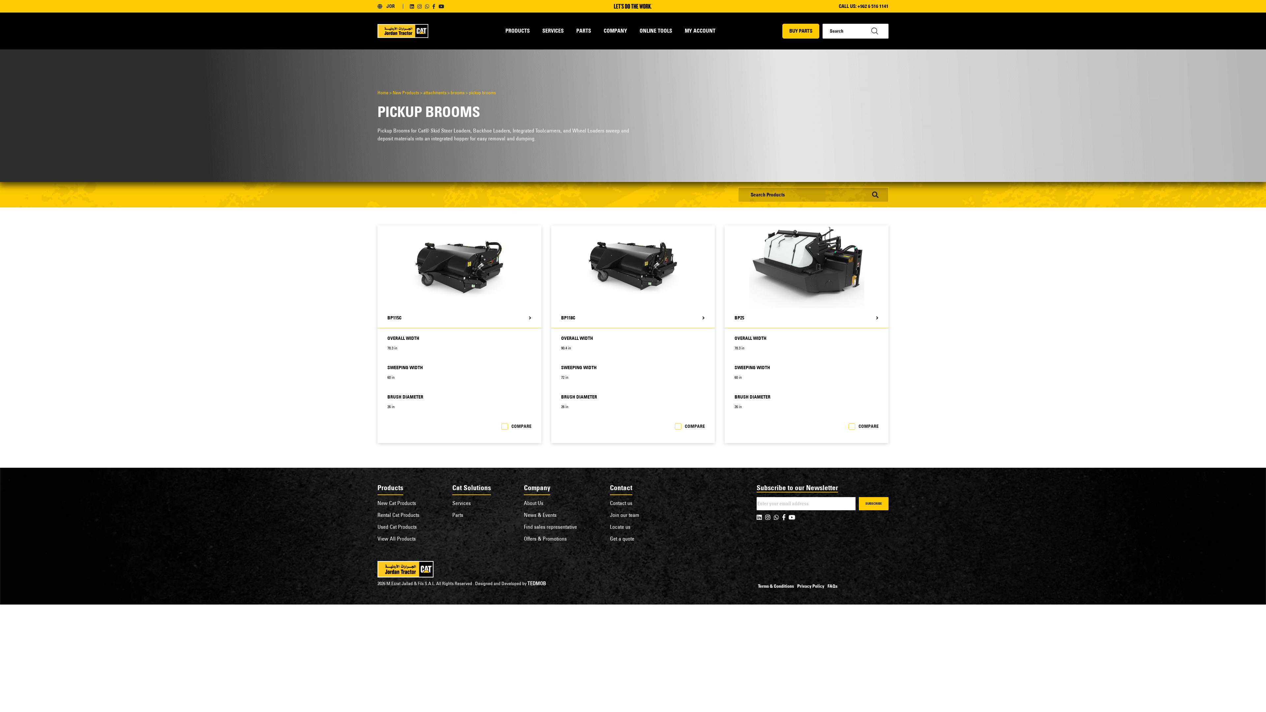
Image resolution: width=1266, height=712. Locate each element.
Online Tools (656, 30)
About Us (533, 503)
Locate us (620, 526)
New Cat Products (396, 503)
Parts (583, 30)
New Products (406, 93)
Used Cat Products (397, 526)
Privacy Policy (810, 586)
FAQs (832, 586)
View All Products (396, 538)
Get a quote (622, 538)
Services (553, 30)
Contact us (621, 503)
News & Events (540, 515)
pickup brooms (482, 93)
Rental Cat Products (398, 515)
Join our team (624, 515)
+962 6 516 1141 (873, 6)
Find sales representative (550, 526)
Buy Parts (800, 31)
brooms (458, 93)
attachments (434, 93)
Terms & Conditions (776, 586)
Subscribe (873, 503)
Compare (521, 426)
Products (517, 30)
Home (382, 93)
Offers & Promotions (545, 538)
